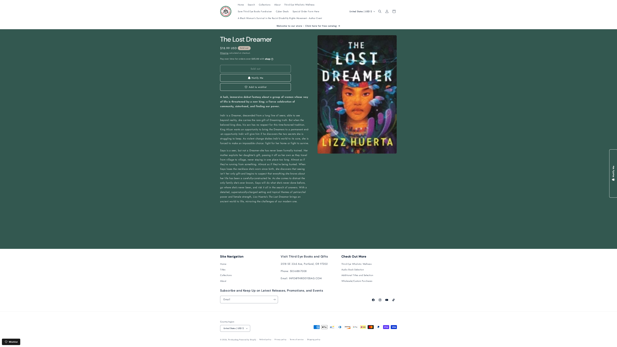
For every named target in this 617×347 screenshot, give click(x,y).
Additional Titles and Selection (357, 275)
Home (223, 264)
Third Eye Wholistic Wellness (356, 264)
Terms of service (297, 339)
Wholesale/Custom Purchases (356, 281)
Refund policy (265, 339)
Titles (223, 269)
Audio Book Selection (352, 269)
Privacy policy (280, 339)
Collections (226, 275)
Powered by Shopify (247, 339)
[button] (379, 11)
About (223, 281)
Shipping (224, 53)
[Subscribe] (274, 299)
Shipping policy (314, 339)
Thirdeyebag (233, 339)
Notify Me (257, 78)
